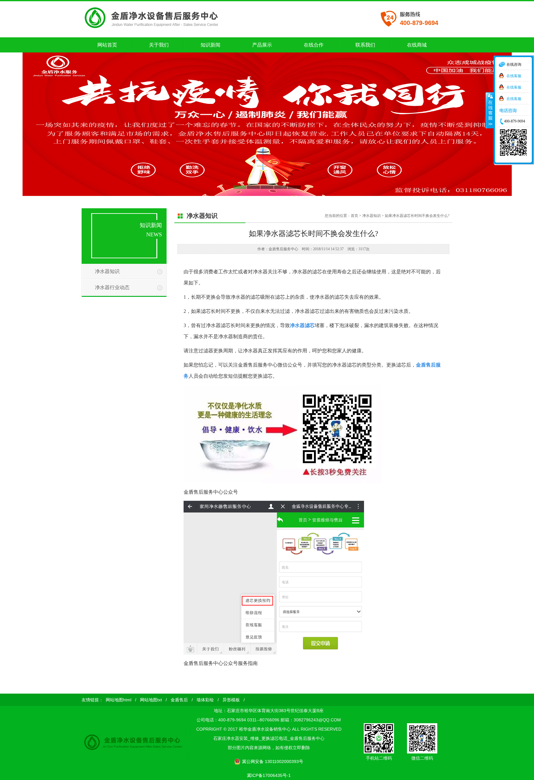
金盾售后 (179, 699)
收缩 (489, 110)
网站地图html (118, 699)
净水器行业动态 (112, 287)
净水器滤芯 (302, 325)
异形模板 (231, 699)
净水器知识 (107, 271)
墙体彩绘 (205, 699)
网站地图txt (151, 699)
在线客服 (513, 75)
